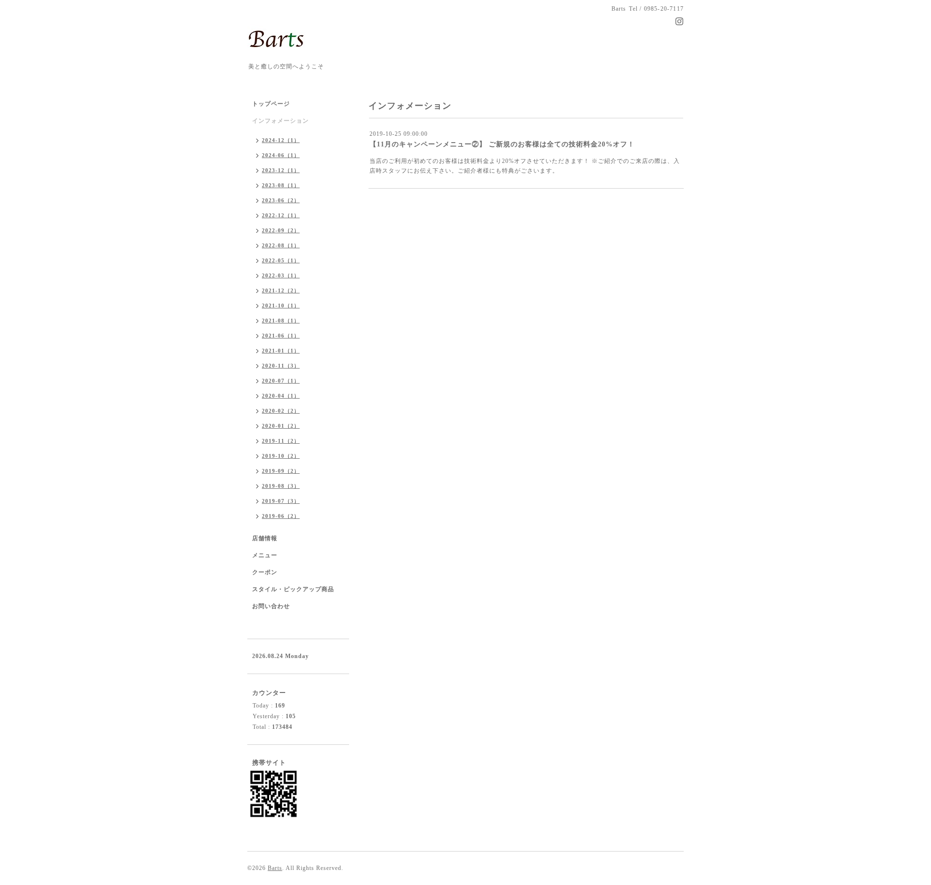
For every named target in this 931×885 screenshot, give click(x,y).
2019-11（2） (281, 441)
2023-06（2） (281, 200)
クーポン (264, 572)
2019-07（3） (281, 501)
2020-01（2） (281, 426)
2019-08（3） (281, 486)
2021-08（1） (281, 320)
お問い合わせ (271, 606)
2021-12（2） (281, 290)
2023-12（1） (281, 170)
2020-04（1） (281, 396)
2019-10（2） (281, 456)
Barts (275, 868)
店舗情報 (264, 538)
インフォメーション (280, 120)
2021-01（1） (281, 351)
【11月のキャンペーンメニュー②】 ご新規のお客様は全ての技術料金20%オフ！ (502, 144)
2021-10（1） (281, 305)
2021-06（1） (281, 335)
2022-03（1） (281, 275)
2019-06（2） (281, 516)
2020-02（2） (281, 411)
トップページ (271, 103)
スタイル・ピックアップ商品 (293, 589)
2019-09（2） (281, 471)
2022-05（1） (281, 260)
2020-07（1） (281, 381)
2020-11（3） (281, 366)
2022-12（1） (281, 215)
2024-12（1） (281, 140)
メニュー (264, 555)
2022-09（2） (281, 230)
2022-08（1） (281, 245)
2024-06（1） (281, 155)
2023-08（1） (281, 185)
